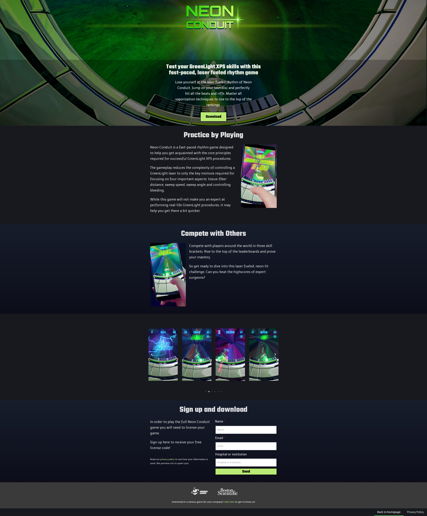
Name (219, 421)
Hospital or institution (231, 454)
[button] (213, 117)
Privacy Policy (415, 512)
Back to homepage (388, 512)
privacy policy (167, 459)
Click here (229, 501)
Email (219, 438)
